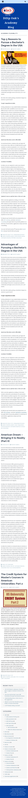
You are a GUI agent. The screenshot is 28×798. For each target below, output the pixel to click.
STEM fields (13, 237)
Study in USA (10, 234)
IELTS (6, 731)
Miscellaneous (8, 734)
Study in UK (7, 755)
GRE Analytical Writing (11, 716)
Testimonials (10, 564)
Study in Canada (8, 746)
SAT (5, 744)
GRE (5, 715)
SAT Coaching (7, 220)
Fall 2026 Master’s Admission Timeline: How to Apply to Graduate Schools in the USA (14, 691)
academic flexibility (6, 236)
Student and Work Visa (11, 767)
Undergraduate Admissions (18, 234)
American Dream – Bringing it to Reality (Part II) (13, 437)
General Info (4, 234)
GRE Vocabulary (11, 727)
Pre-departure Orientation (12, 738)
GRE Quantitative (10, 719)
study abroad (19, 237)
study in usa (9, 567)
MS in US (18, 676)
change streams (20, 424)
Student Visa (9, 753)
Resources (7, 742)
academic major (13, 236)
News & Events (8, 736)
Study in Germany (9, 749)
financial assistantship (5, 426)
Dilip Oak (12, 566)
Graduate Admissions (11, 750)
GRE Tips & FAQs (10, 723)
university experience (16, 567)
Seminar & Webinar (11, 740)
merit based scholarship (6, 237)
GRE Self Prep (9, 721)
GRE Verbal (8, 725)
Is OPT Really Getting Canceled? (12, 705)
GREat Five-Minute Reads (14, 729)
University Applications (10, 776)
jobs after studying (21, 236)
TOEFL (6, 774)
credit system (13, 676)
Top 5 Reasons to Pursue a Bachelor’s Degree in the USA (12, 42)
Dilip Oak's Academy (16, 49)
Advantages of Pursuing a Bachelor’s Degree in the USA (13, 247)
